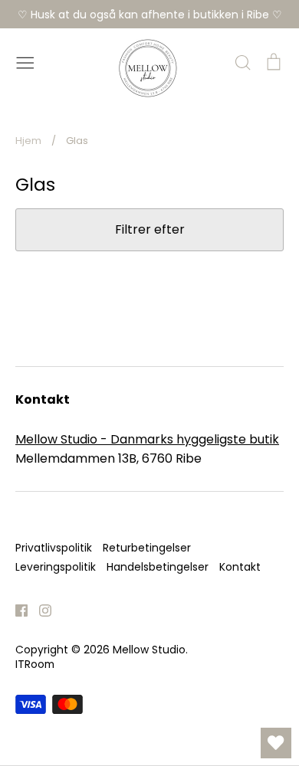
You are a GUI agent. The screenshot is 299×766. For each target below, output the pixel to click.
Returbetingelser (147, 547)
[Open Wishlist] (276, 743)
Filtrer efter (150, 229)
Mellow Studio (149, 649)
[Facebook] (16, 609)
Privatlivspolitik (53, 547)
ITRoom (34, 664)
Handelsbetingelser (158, 566)
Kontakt (240, 566)
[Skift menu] (25, 61)
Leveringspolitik (55, 566)
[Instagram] (39, 609)
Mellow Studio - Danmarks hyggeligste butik (147, 439)
